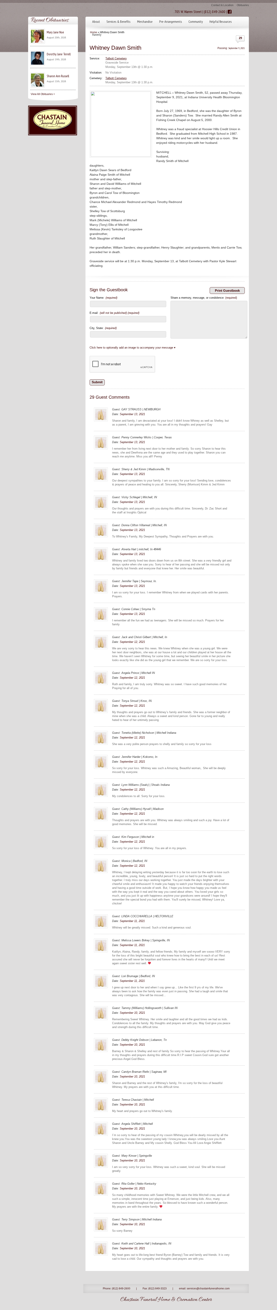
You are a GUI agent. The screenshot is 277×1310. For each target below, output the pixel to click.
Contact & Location (222, 5)
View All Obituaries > (43, 94)
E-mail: (114, 312)
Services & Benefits (118, 21)
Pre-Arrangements (170, 21)
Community (195, 21)
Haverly (96, 34)
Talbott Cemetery (116, 58)
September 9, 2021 (236, 48)
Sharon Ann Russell (58, 76)
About (96, 21)
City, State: (103, 328)
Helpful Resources (220, 21)
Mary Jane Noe (55, 32)
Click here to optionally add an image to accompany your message (131, 347)
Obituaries (243, 5)
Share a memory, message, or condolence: (204, 297)
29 (240, 38)
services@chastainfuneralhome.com (208, 1288)
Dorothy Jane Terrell (59, 54)
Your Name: (103, 297)
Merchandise (145, 21)
